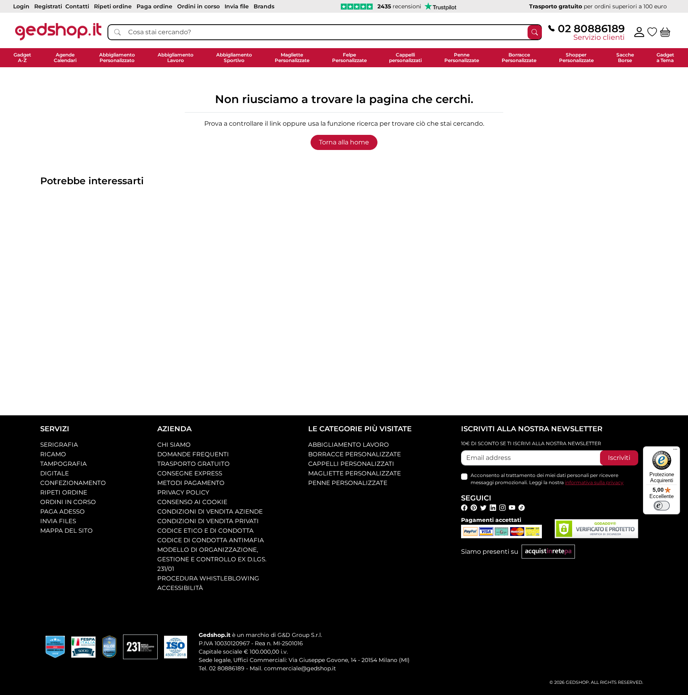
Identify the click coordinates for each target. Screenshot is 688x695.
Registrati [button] (48, 6)
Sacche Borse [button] (625, 57)
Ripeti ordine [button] (113, 6)
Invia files (58, 521)
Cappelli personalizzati (351, 463)
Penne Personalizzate (347, 483)
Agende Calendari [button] (65, 57)
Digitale (54, 473)
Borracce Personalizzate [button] (519, 57)
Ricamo (53, 454)
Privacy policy (183, 492)
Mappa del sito (66, 530)
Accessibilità (180, 588)
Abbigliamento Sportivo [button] (234, 57)
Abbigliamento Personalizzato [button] (117, 57)
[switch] (662, 505)
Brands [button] (264, 6)
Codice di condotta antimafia (210, 540)
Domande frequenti (193, 454)
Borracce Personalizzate (354, 454)
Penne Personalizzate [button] (461, 57)
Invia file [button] (237, 6)
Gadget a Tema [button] (665, 57)
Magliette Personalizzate (354, 473)
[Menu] (675, 451)
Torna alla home (344, 142)
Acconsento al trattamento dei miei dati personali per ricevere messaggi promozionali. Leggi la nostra (547, 478)
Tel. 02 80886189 (221, 668)
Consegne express (189, 473)
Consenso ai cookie (192, 502)
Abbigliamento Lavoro (348, 444)
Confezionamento (73, 483)
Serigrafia (59, 444)
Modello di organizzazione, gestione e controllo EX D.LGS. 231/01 (211, 559)
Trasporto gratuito (193, 463)
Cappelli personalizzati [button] (405, 57)
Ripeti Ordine (63, 492)
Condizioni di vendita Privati (208, 521)
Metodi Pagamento (191, 483)
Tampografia (63, 463)
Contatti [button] (77, 6)
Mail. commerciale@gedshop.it (293, 668)
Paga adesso (62, 511)
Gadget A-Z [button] (22, 57)
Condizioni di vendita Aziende (210, 511)
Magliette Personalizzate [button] (292, 57)
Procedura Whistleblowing (208, 578)
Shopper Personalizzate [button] (576, 57)
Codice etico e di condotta (205, 530)
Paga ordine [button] (154, 6)
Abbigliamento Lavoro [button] (176, 57)
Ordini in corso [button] (198, 6)
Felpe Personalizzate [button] (349, 57)
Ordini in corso (68, 502)
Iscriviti (619, 457)
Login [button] (21, 6)
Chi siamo (174, 444)
